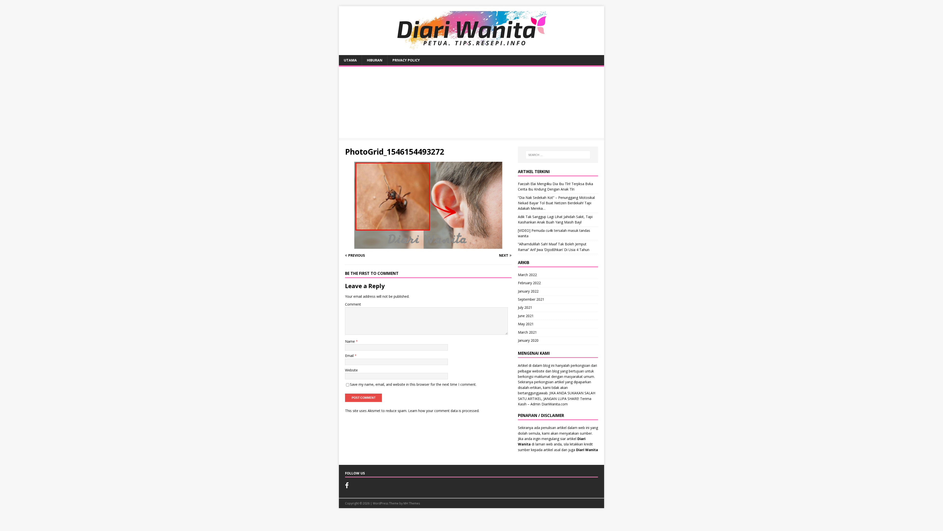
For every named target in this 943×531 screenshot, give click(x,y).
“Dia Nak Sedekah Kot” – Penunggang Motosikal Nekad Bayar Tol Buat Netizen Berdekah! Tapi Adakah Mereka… (556, 203)
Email (350, 355)
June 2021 (526, 315)
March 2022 (527, 274)
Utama (350, 60)
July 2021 (525, 307)
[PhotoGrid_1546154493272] (428, 246)
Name (350, 341)
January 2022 (528, 291)
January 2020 (528, 340)
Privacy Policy (406, 60)
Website (351, 370)
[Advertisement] (471, 103)
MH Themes (411, 503)
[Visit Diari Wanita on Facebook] (347, 486)
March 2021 (527, 332)
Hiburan (374, 60)
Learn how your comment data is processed (443, 410)
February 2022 (529, 282)
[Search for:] (558, 155)
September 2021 (531, 299)
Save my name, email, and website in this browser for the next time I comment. (413, 384)
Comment (353, 304)
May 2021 (526, 324)
